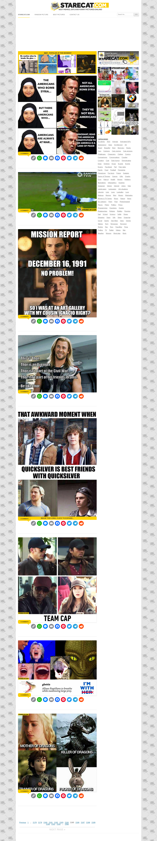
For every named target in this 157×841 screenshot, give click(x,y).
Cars (99, 151)
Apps (110, 145)
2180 (45, 822)
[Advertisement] (78, 33)
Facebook (108, 167)
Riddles (119, 211)
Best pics (121, 148)
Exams (100, 167)
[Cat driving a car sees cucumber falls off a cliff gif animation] (132, 114)
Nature (122, 198)
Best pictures (59, 14)
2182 (56, 822)
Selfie (119, 214)
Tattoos (100, 224)
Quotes (121, 208)
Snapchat (127, 217)
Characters (112, 154)
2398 (67, 824)
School (105, 214)
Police (107, 205)
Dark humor (115, 160)
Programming (102, 208)
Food (106, 170)
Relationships (102, 211)
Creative (101, 160)
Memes (108, 195)
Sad (99, 214)
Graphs (127, 176)
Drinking (106, 164)
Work (124, 233)
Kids (129, 186)
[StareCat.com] (78, 6)
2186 (77, 822)
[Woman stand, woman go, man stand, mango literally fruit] (104, 128)
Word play (116, 233)
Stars (122, 221)
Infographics (112, 183)
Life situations (123, 189)
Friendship (121, 170)
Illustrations (102, 183)
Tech (106, 224)
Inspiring (121, 183)
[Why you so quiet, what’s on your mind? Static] (118, 114)
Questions (113, 208)
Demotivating (126, 160)
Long (113, 192)
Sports (106, 221)
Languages (112, 189)
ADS (108, 142)
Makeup (100, 195)
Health (113, 179)
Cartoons (106, 151)
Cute (107, 160)
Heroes (119, 179)
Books (128, 148)
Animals (115, 142)
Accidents (101, 142)
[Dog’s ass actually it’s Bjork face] (118, 87)
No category (102, 202)
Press (120, 205)
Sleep (120, 217)
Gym (99, 179)
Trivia (126, 227)
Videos (118, 230)
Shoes (125, 214)
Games (114, 176)
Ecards (120, 164)
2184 (67, 822)
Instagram (101, 186)
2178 (35, 822)
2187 (83, 822)
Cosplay (124, 157)
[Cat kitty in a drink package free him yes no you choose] (104, 73)
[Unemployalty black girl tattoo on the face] (132, 87)
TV (106, 230)
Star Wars (114, 221)
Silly (114, 217)
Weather (101, 233)
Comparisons (102, 157)
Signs (108, 217)
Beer (114, 148)
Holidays (128, 179)
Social (100, 221)
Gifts (121, 176)
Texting (100, 227)
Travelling (118, 227)
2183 (61, 822)
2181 (51, 822)
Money (120, 195)
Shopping (101, 217)
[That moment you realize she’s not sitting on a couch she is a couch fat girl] (104, 100)
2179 (40, 822)
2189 (93, 822)
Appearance (102, 145)
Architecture (118, 145)
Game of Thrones (104, 176)
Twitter (111, 230)
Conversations (114, 157)
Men (114, 195)
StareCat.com (24, 14)
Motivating (128, 195)
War (124, 230)
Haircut (106, 179)
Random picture (41, 14)
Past (116, 202)
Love (127, 192)
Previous (22, 822)
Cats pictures (127, 151)
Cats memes (116, 151)
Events (127, 164)
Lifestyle (101, 192)
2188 (88, 822)
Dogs (100, 164)
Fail (115, 167)
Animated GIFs (125, 142)
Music (116, 198)
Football (113, 170)
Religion (112, 211)
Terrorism (123, 224)
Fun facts (111, 173)
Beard (100, 148)
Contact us (74, 14)
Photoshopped (125, 202)
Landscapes (102, 189)
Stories (128, 221)
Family (100, 170)
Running (127, 211)
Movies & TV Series (105, 198)
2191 (53, 824)
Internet (116, 186)
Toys (111, 227)
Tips (106, 227)
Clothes (120, 154)
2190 (48, 824)
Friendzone (102, 173)
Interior (109, 186)
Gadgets (126, 173)
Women (108, 233)
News (129, 198)
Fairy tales (122, 167)
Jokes (123, 186)
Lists (107, 192)
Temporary (114, 224)
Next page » (57, 829)
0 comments (24, 153)
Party (110, 202)
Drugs (114, 164)
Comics (128, 154)
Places (100, 205)
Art (126, 145)
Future (118, 173)
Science (112, 214)
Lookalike (120, 192)
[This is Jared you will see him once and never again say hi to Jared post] (118, 128)
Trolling (100, 230)
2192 (59, 824)
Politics (113, 205)
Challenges (102, 154)
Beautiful (107, 148)
